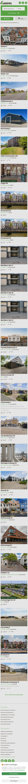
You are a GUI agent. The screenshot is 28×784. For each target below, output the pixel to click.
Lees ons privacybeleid (19, 770)
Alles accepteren (14, 773)
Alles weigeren (14, 781)
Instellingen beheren (14, 777)
